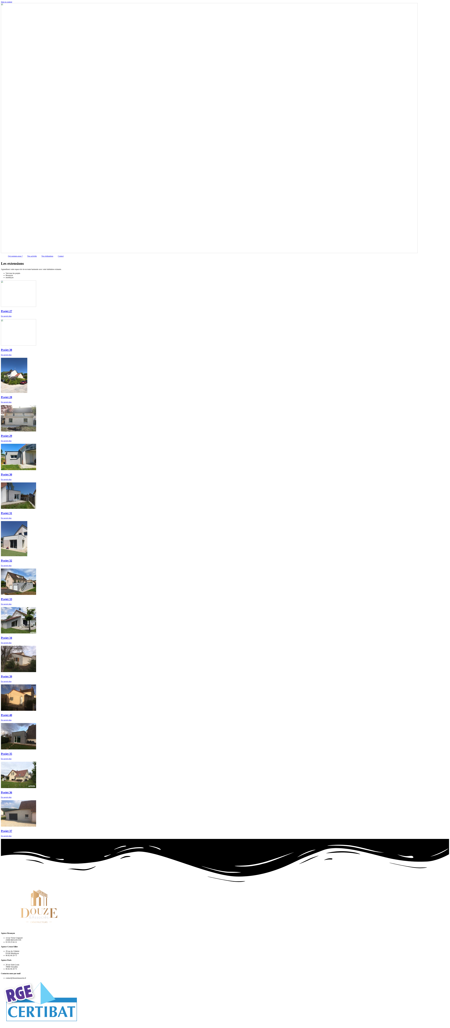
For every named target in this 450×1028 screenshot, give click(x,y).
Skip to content (6, 2)
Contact (61, 256)
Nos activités (32, 256)
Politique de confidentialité (71, 1025)
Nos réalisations (47, 256)
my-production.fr (39, 1025)
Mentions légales (53, 1025)
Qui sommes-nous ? (15, 256)
